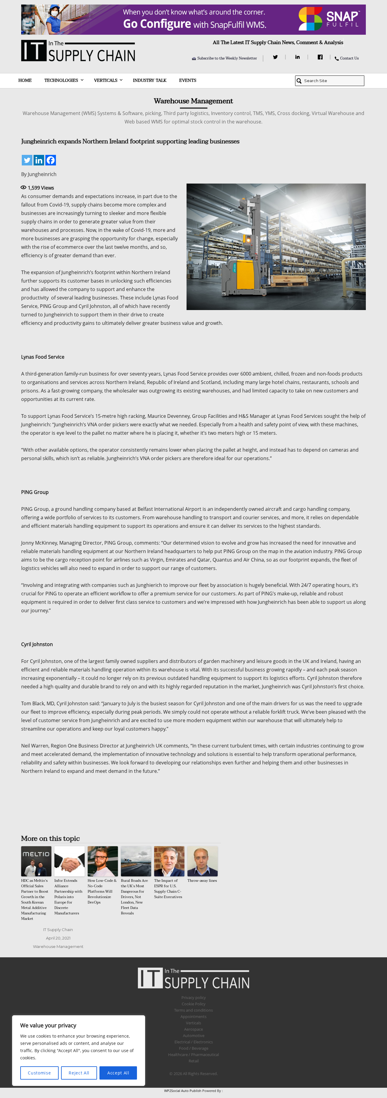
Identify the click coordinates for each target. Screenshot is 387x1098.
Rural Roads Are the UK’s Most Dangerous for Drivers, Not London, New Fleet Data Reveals (134, 897)
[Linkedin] (39, 160)
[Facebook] (321, 57)
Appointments (193, 1016)
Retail (194, 1061)
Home (25, 80)
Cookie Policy (194, 1004)
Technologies (61, 80)
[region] (78, 1050)
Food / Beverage (193, 1048)
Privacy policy (193, 997)
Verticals (105, 80)
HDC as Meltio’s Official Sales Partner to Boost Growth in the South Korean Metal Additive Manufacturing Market (34, 899)
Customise (39, 1073)
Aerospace (193, 1029)
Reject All (79, 1073)
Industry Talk (150, 80)
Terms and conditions (193, 1010)
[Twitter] (276, 57)
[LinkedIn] (298, 57)
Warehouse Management (58, 946)
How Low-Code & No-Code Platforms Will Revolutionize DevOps (102, 891)
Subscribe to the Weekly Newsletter (227, 58)
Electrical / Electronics (193, 1042)
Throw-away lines (202, 880)
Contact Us (349, 58)
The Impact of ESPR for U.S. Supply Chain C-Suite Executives (168, 889)
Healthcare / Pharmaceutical (193, 1054)
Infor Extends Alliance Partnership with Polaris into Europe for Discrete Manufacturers (68, 897)
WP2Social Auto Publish (182, 1090)
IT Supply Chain (58, 929)
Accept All (118, 1073)
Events (187, 80)
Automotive (193, 1035)
